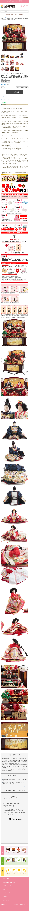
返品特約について (4, 96)
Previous (6, 851)
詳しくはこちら (24, 786)
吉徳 (16, 14)
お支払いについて (7, 885)
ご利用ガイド (6, 878)
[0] (24, 6)
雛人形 (6, 17)
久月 (12, 14)
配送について (6, 889)
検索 (27, 11)
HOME (2, 17)
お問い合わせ (6, 900)
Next (25, 851)
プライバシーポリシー (8, 892)
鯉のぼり (21, 14)
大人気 (7, 14)
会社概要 (5, 896)
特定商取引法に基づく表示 (9, 882)
